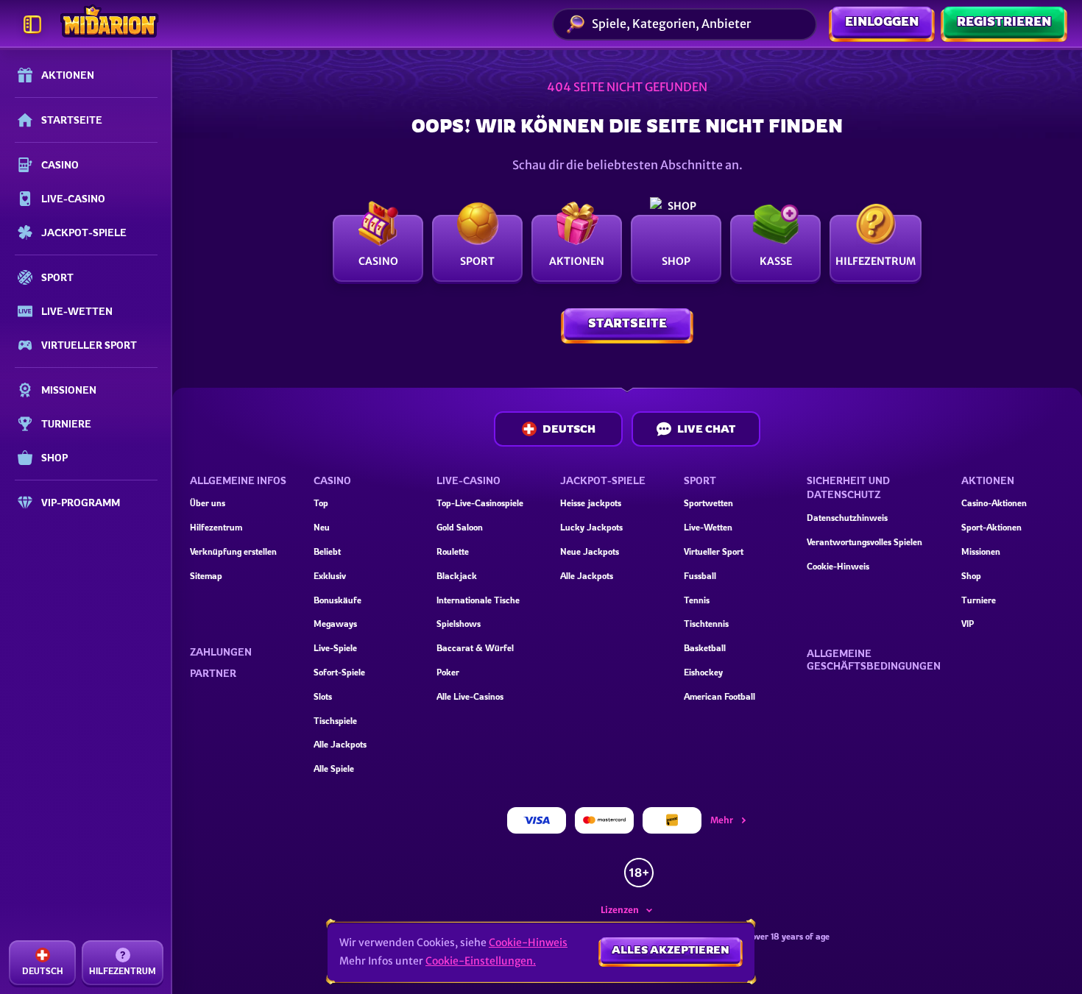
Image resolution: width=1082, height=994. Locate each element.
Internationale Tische (478, 600)
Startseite (627, 323)
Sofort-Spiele (339, 672)
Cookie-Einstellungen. (480, 961)
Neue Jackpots (589, 551)
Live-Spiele (335, 647)
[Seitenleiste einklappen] (32, 24)
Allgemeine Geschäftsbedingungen (874, 659)
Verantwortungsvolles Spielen (864, 541)
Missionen (980, 551)
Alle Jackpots (340, 744)
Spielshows (458, 623)
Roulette (452, 551)
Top (321, 502)
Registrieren (1004, 21)
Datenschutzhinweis (847, 517)
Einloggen (882, 21)
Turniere (978, 600)
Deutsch (568, 428)
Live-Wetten (708, 527)
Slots (323, 696)
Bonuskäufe (337, 600)
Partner (213, 673)
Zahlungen (221, 652)
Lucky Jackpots (591, 527)
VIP (967, 623)
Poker (447, 672)
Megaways (335, 623)
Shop (971, 575)
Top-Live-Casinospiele (479, 502)
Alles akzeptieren (670, 949)
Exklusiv (330, 575)
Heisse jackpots (590, 502)
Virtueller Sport (713, 551)
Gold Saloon (459, 527)
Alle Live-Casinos (469, 696)
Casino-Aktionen (994, 502)
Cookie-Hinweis (838, 566)
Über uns (207, 502)
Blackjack (456, 575)
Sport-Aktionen (991, 527)
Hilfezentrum (216, 527)
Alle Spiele (334, 768)
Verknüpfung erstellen (233, 551)
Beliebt (327, 551)
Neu (322, 527)
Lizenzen (620, 909)
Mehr (721, 820)
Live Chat (706, 428)
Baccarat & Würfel (475, 647)
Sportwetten (708, 502)
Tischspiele (335, 720)
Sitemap (206, 575)
